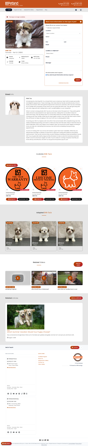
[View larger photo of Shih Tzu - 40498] (28, 168)
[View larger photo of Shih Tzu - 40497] (54, 168)
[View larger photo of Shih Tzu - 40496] (81, 168)
